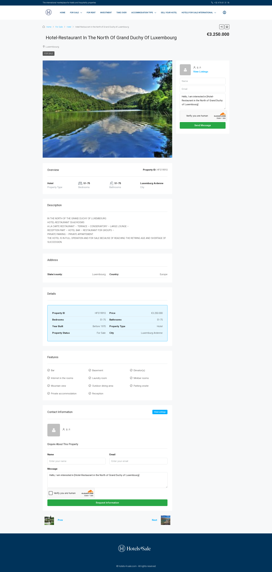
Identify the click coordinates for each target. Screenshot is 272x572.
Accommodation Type (142, 12)
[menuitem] (224, 12)
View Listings (160, 412)
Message (52, 468)
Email (112, 454)
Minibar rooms (141, 378)
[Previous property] (49, 520)
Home (62, 12)
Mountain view (58, 385)
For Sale (74, 12)
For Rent (91, 12)
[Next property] (165, 520)
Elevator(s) (139, 370)
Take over (121, 12)
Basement (97, 370)
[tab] (163, 69)
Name (50, 454)
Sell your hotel (169, 12)
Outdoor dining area (102, 385)
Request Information (107, 502)
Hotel (69, 27)
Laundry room (99, 378)
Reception (97, 393)
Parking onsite (141, 385)
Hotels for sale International (197, 12)
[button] (221, 26)
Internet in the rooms (62, 378)
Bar (52, 370)
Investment (106, 12)
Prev (60, 520)
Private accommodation (63, 393)
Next (154, 520)
